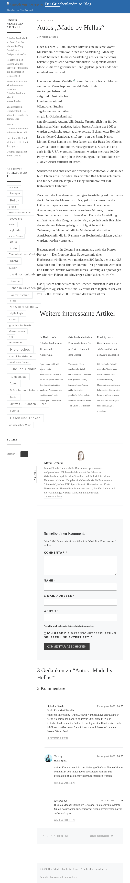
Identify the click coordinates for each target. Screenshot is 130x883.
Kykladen (16, 230)
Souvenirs (15, 218)
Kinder (13, 397)
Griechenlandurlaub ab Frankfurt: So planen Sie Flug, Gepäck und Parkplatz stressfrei (17, 46)
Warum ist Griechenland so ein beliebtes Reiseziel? (17, 128)
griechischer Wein (20, 425)
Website (51, 611)
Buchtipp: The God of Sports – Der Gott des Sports (17, 141)
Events (14, 410)
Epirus (13, 241)
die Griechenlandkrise (25, 274)
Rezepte (14, 193)
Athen (14, 383)
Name (50, 580)
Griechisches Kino (20, 212)
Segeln (13, 207)
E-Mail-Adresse (59, 595)
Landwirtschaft (19, 295)
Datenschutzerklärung (93, 633)
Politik (14, 200)
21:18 (120, 800)
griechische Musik (20, 325)
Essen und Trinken (25, 418)
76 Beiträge (53, 496)
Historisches (20, 349)
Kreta (14, 261)
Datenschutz (70, 877)
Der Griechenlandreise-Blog (63, 869)
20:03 (120, 706)
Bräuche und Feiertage (26, 390)
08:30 (120, 756)
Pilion (12, 224)
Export (13, 267)
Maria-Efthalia (50, 37)
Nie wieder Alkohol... (24, 306)
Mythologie (16, 313)
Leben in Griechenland (26, 288)
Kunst (12, 319)
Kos (11, 337)
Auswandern (16, 342)
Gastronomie (17, 331)
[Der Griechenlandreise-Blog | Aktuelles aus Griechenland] (25, 4)
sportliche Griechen (21, 356)
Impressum (56, 877)
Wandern (14, 188)
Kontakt (44, 877)
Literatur (14, 281)
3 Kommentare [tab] (51, 688)
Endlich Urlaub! (24, 369)
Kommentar (55, 552)
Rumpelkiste (18, 376)
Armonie (50, 484)
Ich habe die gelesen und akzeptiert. (80, 635)
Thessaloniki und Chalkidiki (24, 254)
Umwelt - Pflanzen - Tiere (28, 404)
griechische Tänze (19, 362)
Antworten (57, 738)
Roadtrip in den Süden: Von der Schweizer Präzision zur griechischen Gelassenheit (17, 67)
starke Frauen (16, 236)
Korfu (13, 248)
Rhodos (12, 301)
